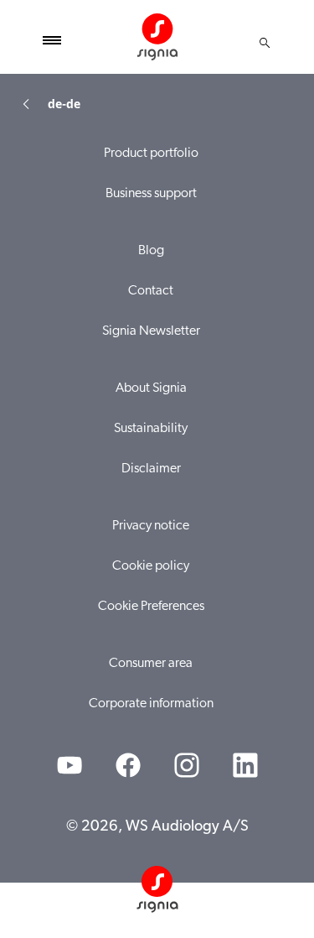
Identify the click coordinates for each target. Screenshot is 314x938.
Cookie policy (150, 566)
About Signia (151, 388)
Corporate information (151, 704)
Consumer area (151, 663)
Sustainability (151, 428)
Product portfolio (151, 153)
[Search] (264, 43)
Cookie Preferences (151, 606)
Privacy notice (150, 526)
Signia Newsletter (151, 331)
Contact (150, 291)
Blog (151, 251)
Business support (151, 194)
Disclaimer (151, 469)
